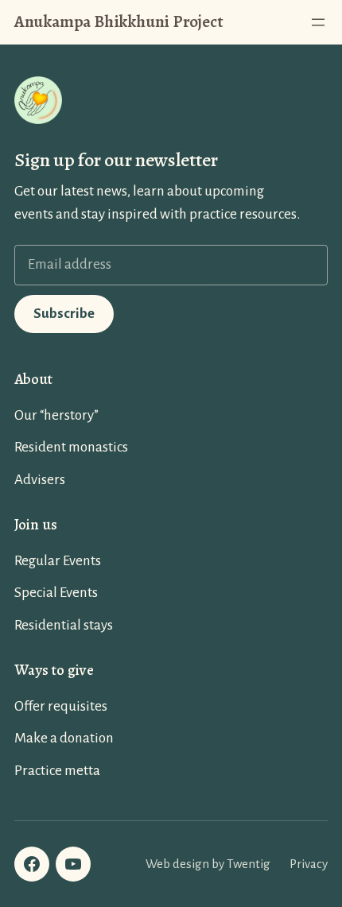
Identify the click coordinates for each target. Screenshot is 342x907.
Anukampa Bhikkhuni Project (118, 21)
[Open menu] (318, 22)
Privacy (309, 863)
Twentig (248, 863)
